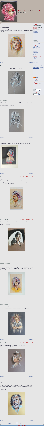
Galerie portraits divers (36, 47)
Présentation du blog (36, 31)
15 (38, 43)
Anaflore (34, 58)
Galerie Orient (35, 48)
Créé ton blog (36, 80)
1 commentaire (31, 96)
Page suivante (22, 423)
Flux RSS (37, 77)
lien (3, 62)
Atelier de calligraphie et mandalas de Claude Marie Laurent (38, 68)
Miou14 (34, 59)
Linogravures (35, 51)
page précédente (11, 423)
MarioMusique (35, 62)
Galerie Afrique (35, 46)
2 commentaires (31, 339)
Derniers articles (35, 32)
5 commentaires (31, 62)
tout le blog (34, 54)
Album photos (35, 33)
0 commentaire (31, 137)
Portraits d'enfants (35, 52)
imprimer (1, 62)
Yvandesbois (35, 57)
